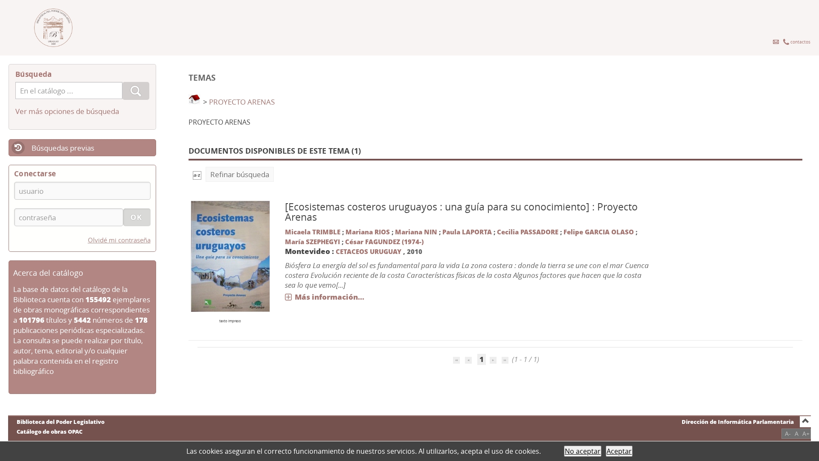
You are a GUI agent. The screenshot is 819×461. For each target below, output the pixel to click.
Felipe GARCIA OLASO (598, 232)
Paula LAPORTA (467, 232)
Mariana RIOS (368, 232)
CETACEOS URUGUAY (369, 251)
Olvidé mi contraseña (119, 240)
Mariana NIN (416, 232)
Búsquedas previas (63, 148)
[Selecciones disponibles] (197, 174)
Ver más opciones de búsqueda (67, 111)
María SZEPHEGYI (312, 241)
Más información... (329, 297)
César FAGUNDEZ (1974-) (384, 241)
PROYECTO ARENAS (242, 102)
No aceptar (583, 451)
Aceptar (619, 451)
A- (788, 433)
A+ (806, 433)
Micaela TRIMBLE (312, 232)
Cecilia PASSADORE (527, 232)
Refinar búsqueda (239, 174)
